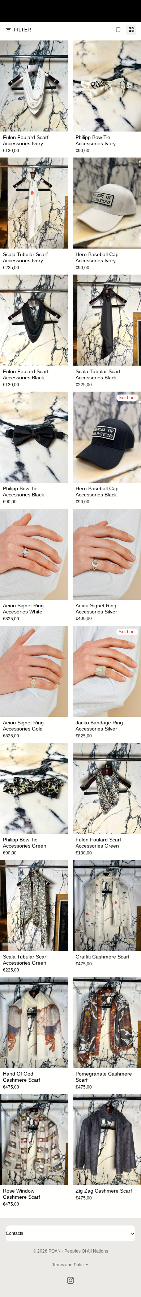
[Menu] (8, 11)
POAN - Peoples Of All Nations (78, 1251)
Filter (22, 30)
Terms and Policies (70, 1264)
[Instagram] (70, 1280)
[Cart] (132, 11)
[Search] (24, 11)
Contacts (14, 1233)
